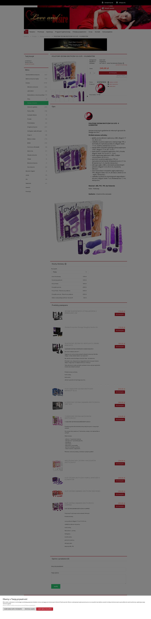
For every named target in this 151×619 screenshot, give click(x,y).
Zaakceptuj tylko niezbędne (13, 609)
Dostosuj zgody (30, 609)
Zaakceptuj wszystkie (45, 609)
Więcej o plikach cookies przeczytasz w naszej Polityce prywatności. (19, 605)
